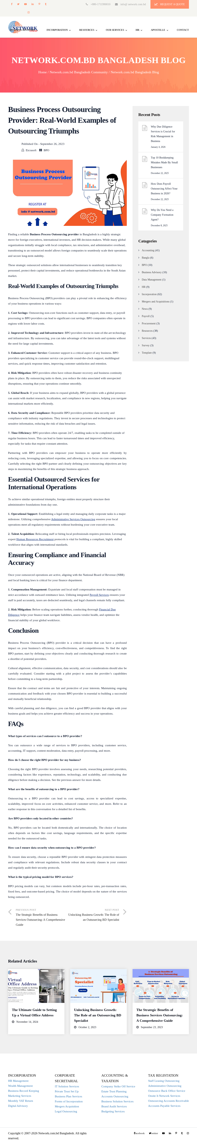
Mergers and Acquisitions (155, 301)
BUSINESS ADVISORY (22, 29)
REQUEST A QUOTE (172, 4)
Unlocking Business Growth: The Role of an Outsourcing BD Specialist (97, 1015)
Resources (86, 29)
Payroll (146, 316)
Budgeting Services (113, 1111)
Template (147, 352)
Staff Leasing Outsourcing (163, 1080)
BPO (46, 150)
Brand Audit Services (114, 1106)
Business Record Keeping (23, 1090)
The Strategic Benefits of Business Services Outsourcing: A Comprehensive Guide (159, 1015)
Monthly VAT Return (20, 1100)
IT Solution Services (67, 1086)
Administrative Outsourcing (164, 1085)
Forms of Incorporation (69, 1101)
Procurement (149, 323)
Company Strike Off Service (118, 1086)
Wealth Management (20, 1085)
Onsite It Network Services (164, 1095)
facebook (11, 4)
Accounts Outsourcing (114, 1096)
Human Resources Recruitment (35, 539)
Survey (145, 345)
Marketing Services (19, 1095)
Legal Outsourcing (66, 1111)
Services (146, 338)
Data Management (151, 279)
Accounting (148, 250)
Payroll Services (99, 594)
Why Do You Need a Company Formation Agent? (162, 215)
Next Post (93, 915)
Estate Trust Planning (114, 1091)
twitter (18, 4)
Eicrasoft (31, 150)
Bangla (145, 257)
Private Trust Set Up (67, 1091)
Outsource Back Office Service (166, 1090)
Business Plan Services (68, 1096)
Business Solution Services (117, 1101)
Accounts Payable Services (164, 1105)
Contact (183, 29)
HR (137, 29)
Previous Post (40, 917)
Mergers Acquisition (67, 1106)
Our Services (115, 29)
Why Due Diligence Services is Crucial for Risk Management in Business (163, 134)
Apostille (158, 29)
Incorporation (57, 29)
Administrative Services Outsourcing (73, 519)
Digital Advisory (18, 1105)
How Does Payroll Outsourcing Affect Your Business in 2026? (164, 188)
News (145, 308)
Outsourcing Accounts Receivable (168, 1100)
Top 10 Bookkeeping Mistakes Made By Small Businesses (164, 162)
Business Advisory (152, 272)
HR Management (18, 1080)
